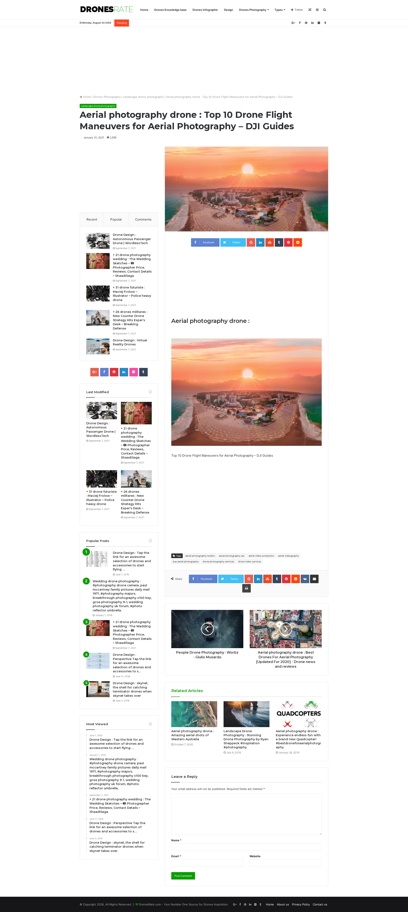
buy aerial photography (186, 561)
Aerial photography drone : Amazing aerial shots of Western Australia (192, 735)
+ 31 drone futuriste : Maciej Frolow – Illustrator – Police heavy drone (132, 294)
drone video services (249, 561)
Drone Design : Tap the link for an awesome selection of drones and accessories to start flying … (132, 561)
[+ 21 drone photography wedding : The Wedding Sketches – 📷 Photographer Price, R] (98, 261)
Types (279, 9)
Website (255, 856)
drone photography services (218, 561)
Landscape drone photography (143, 97)
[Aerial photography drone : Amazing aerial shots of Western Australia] (194, 714)
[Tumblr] (325, 23)
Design (228, 9)
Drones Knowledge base (170, 9)
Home (144, 9)
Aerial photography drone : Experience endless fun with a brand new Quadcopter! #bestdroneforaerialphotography (298, 739)
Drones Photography (252, 9)
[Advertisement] (204, 60)
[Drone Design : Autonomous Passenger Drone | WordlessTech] (98, 241)
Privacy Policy (301, 904)
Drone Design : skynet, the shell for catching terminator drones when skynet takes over (132, 689)
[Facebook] (299, 23)
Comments (143, 219)
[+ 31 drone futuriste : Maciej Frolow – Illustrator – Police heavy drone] (98, 293)
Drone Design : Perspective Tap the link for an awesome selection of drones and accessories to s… (132, 663)
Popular (116, 219)
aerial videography (288, 555)
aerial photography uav (232, 555)
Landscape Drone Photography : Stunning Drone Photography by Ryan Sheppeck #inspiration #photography (246, 739)
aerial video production (261, 555)
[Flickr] (319, 23)
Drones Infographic (205, 9)
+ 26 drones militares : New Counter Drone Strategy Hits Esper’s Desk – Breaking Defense (130, 320)
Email (176, 856)
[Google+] (293, 23)
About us (283, 904)
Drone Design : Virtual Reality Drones (130, 342)
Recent (91, 219)
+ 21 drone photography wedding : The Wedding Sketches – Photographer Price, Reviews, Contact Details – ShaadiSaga (132, 632)
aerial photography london (200, 555)
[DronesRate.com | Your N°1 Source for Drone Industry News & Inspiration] (107, 9)
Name (176, 840)
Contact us (320, 904)
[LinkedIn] (312, 23)
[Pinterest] (306, 23)
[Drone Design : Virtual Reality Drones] (98, 346)
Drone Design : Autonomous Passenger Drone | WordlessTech (132, 239)
